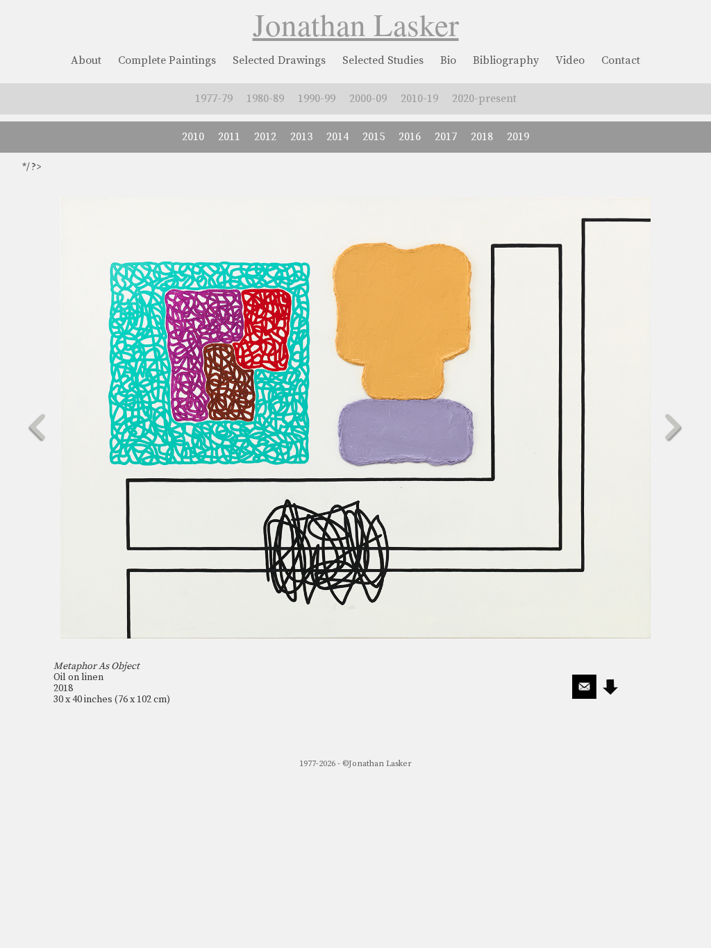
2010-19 (419, 98)
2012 (265, 137)
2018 (482, 137)
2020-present (484, 98)
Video (570, 60)
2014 (337, 137)
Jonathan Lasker (356, 24)
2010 (193, 137)
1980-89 (265, 98)
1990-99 (316, 98)
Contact (620, 60)
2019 (518, 137)
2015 (373, 137)
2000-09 (368, 98)
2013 (301, 137)
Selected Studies (383, 60)
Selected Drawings (279, 60)
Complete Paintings (167, 60)
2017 (446, 137)
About (86, 60)
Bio (448, 60)
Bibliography (506, 60)
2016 (410, 137)
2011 (229, 137)
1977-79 (214, 98)
